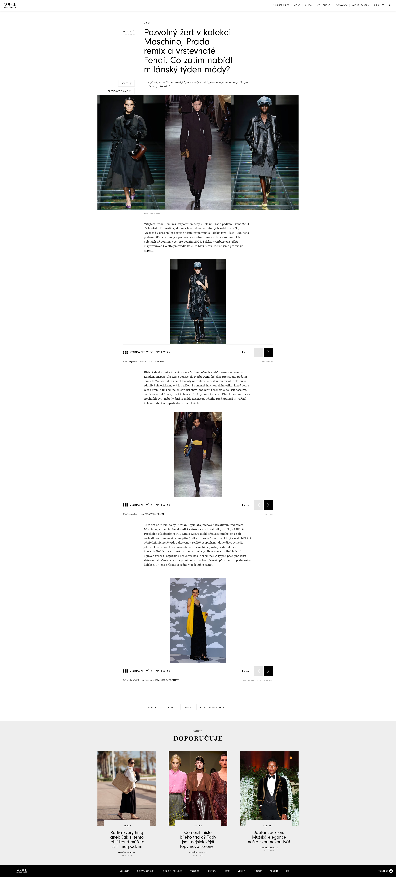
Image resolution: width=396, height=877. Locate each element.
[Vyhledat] (390, 5)
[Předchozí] (258, 352)
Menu (377, 5)
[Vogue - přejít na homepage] (10, 5)
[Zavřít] (393, 873)
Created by (383, 871)
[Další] (268, 352)
